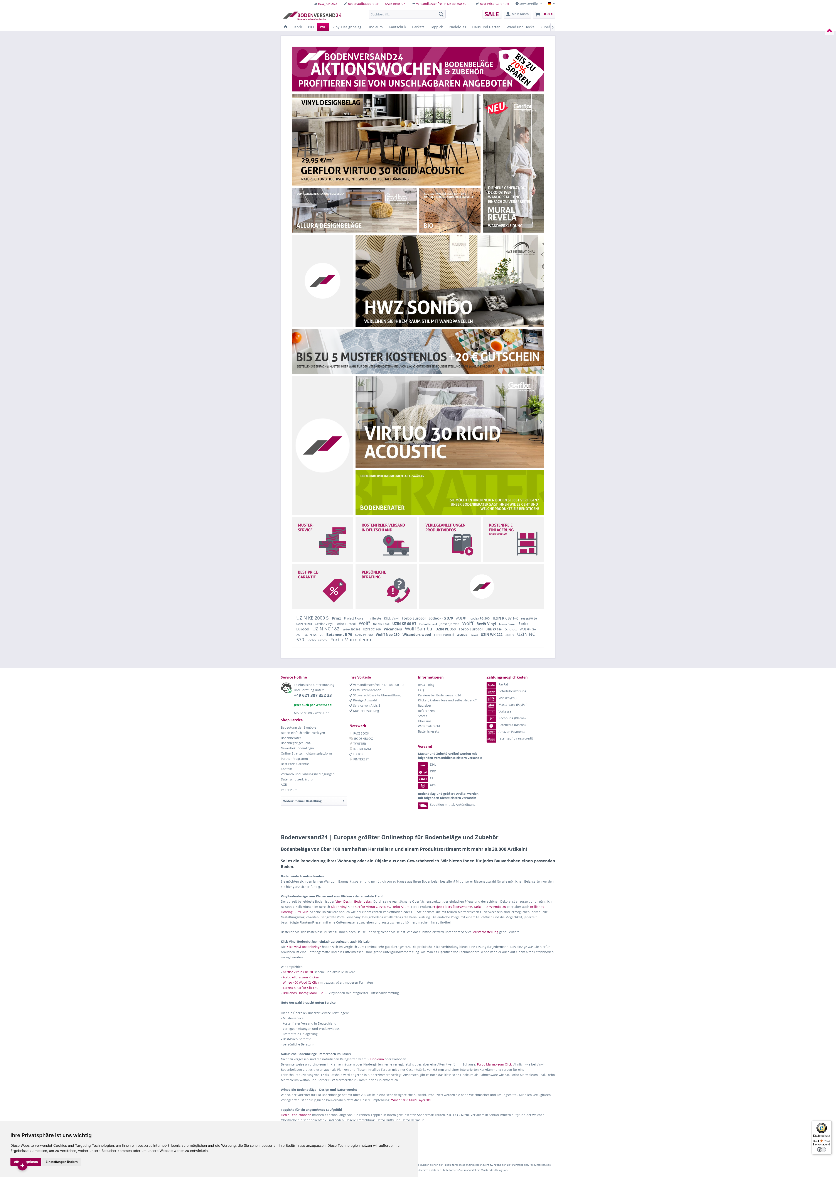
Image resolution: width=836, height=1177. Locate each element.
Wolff (365, 623)
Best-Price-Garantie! (494, 4)
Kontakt (286, 769)
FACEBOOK (360, 733)
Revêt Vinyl (487, 623)
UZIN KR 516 (494, 629)
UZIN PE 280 (364, 635)
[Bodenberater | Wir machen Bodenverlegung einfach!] (451, 492)
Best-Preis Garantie (295, 764)
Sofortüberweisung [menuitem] (512, 691)
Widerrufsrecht (429, 726)
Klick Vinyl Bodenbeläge (304, 947)
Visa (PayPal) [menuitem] (507, 698)
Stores (422, 716)
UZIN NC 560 (381, 624)
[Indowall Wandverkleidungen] (450, 422)
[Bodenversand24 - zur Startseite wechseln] (312, 15)
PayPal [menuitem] (503, 684)
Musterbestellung (365, 711)
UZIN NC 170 (314, 635)
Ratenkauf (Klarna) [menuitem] (512, 725)
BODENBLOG (363, 738)
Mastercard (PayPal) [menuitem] (513, 704)
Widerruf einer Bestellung (302, 801)
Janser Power (507, 624)
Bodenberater (291, 738)
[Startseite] (285, 27)
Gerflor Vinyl (324, 624)
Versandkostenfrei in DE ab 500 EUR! (442, 4)
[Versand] (386, 539)
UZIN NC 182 (326, 629)
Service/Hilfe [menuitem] (529, 4)
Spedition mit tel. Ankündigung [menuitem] (452, 804)
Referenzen (426, 711)
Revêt (474, 635)
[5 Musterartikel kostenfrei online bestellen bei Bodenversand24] (418, 351)
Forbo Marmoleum (350, 640)
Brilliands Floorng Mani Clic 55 (305, 993)
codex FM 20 (529, 618)
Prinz (337, 618)
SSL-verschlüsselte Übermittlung (376, 695)
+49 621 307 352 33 (313, 695)
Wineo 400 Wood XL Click (301, 982)
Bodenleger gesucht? (296, 743)
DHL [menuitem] (433, 764)
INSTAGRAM (361, 749)
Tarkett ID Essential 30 (490, 907)
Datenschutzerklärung (297, 779)
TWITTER (359, 743)
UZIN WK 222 (492, 634)
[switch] (821, 1149)
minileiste (374, 618)
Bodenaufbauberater (363, 4)
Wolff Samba (419, 629)
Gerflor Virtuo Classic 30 (372, 907)
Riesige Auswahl (364, 700)
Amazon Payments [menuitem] (512, 732)
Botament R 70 (339, 634)
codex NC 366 (352, 629)
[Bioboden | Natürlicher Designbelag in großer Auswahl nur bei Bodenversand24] (441, 210)
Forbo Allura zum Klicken (301, 977)
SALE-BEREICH (395, 4)
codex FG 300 (480, 618)
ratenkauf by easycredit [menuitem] (516, 738)
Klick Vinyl (391, 618)
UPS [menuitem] (433, 785)
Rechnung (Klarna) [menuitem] (512, 718)
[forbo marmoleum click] (386, 140)
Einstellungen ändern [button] (62, 1161)
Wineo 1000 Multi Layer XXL (411, 1100)
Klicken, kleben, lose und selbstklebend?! (447, 700)
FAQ (421, 690)
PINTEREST (360, 759)
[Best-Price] (322, 586)
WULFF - (462, 618)
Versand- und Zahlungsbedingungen (308, 774)
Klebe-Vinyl (339, 907)
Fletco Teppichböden (296, 1115)
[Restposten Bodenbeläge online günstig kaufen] (418, 69)
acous (462, 634)
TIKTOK (358, 754)
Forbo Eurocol (414, 618)
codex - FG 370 (441, 618)
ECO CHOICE (327, 4)
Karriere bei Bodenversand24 (439, 695)
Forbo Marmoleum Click (494, 1064)
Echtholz (511, 629)
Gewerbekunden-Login (297, 748)
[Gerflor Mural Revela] (513, 163)
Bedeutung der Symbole (298, 727)
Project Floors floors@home (452, 907)
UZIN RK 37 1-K (506, 618)
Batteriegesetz (428, 731)
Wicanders (393, 629)
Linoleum (377, 1059)
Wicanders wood (417, 634)
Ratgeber (424, 705)
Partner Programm (294, 759)
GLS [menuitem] (432, 778)
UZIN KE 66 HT (404, 623)
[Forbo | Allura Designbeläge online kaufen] (354, 210)
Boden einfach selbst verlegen (303, 733)
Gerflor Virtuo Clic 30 (298, 972)
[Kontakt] (386, 586)
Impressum (289, 790)
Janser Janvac (450, 624)
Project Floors (354, 618)
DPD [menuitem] (433, 771)
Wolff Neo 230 (388, 634)
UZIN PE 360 (446, 629)
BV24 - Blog (426, 685)
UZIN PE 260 (304, 624)
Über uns (424, 721)
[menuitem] (326, 3)
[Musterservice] (322, 539)
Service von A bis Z (366, 705)
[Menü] (829, 1123)
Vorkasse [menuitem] (505, 711)
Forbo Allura (401, 907)
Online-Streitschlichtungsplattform (306, 753)
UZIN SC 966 (372, 629)
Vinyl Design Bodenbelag (353, 901)
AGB (284, 784)
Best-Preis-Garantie (366, 690)
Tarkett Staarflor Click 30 (300, 988)
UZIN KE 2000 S (313, 618)
